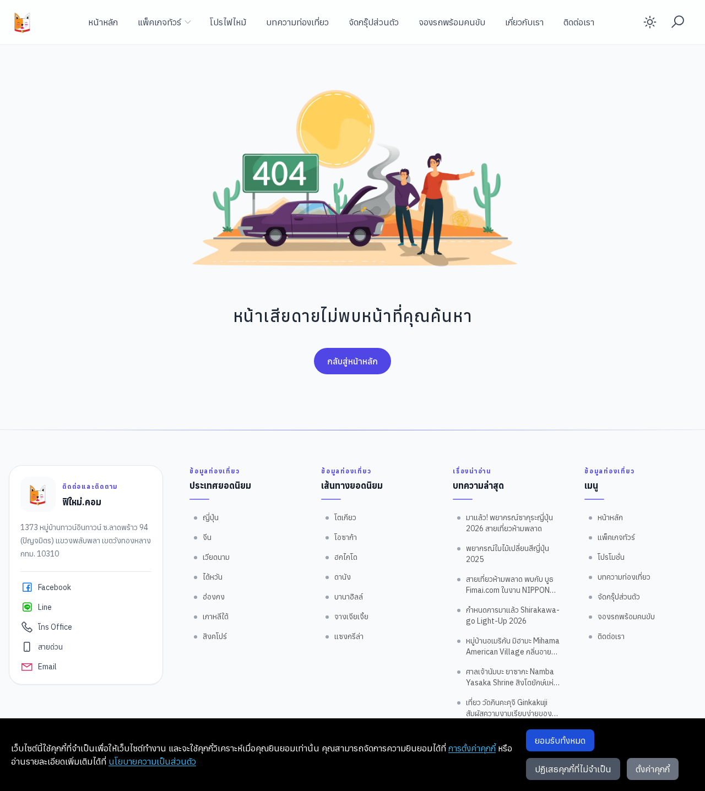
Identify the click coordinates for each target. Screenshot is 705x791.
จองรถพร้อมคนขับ (452, 22)
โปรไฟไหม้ (228, 22)
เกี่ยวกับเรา (524, 22)
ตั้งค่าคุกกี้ (653, 768)
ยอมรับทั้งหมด (560, 740)
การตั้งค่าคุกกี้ (472, 748)
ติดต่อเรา (578, 22)
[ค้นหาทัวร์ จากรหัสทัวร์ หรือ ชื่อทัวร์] (677, 22)
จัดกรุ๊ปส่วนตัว (374, 22)
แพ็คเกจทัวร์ (159, 22)
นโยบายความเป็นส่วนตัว (152, 761)
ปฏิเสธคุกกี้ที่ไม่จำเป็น (573, 768)
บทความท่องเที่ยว (297, 22)
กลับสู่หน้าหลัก (352, 361)
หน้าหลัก (103, 22)
